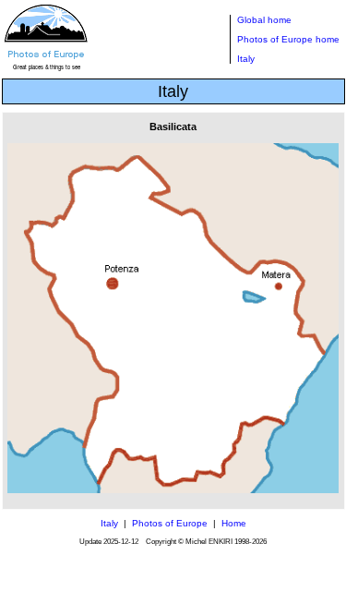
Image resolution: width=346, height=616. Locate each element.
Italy (246, 59)
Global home (264, 20)
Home (233, 523)
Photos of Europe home (288, 39)
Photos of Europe (170, 523)
